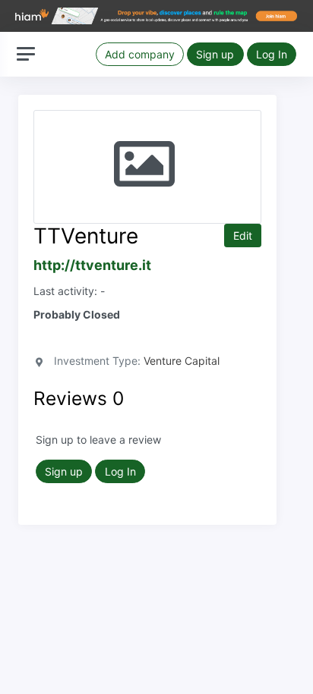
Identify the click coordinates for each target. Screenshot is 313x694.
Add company (140, 54)
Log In (271, 54)
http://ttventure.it (92, 265)
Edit (242, 235)
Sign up (215, 54)
